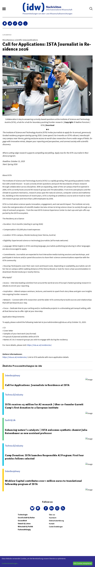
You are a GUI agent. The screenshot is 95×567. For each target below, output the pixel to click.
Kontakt (51, 524)
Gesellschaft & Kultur (26, 517)
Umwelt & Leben (24, 523)
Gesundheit (22, 520)
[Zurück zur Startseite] (47, 8)
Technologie (23, 514)
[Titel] (4, 23)
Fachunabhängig (24, 529)
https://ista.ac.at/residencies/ (39, 345)
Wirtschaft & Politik (25, 526)
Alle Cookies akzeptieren (83, 563)
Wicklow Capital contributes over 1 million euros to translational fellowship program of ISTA (43, 482)
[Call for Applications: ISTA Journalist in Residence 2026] (10, 23)
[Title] (15, 23)
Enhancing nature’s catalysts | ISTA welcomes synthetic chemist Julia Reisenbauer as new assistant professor (46, 431)
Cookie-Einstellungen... (10, 563)
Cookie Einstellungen (56, 527)
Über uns (52, 515)
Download (50, 125)
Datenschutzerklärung (56, 521)
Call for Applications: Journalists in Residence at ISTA (37, 385)
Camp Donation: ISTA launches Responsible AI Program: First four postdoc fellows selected (44, 456)
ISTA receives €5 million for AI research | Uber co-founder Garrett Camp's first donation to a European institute (44, 406)
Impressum (52, 518)
